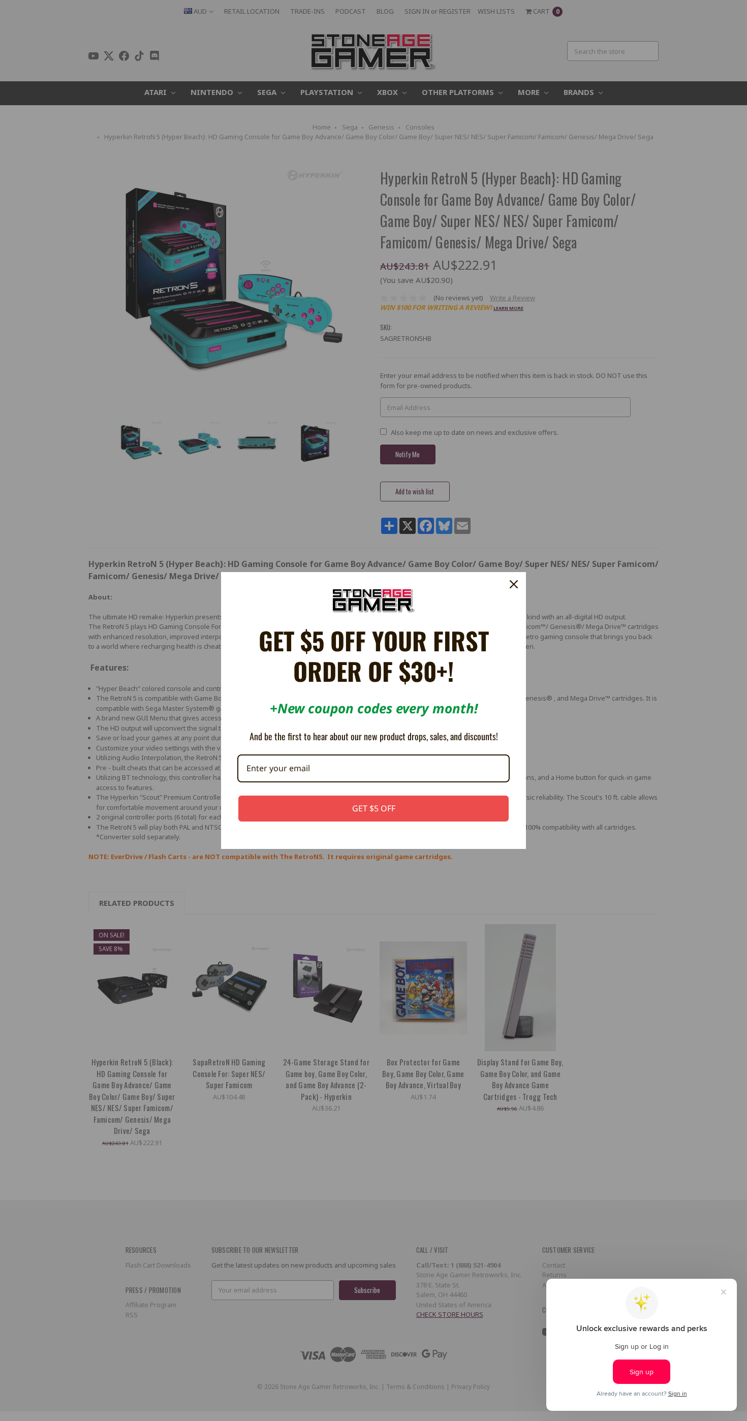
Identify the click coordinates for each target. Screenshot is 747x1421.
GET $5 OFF (373, 808)
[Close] (514, 584)
